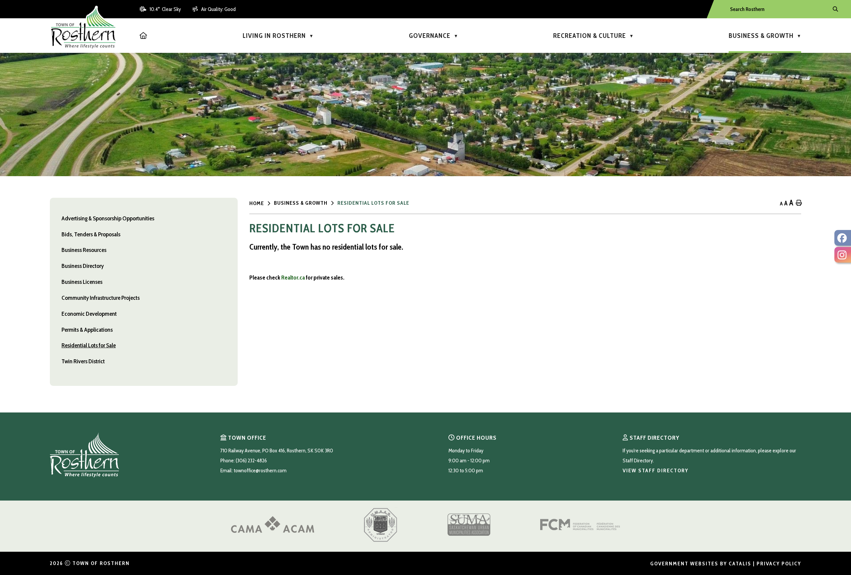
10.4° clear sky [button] (165, 9)
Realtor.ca (293, 277)
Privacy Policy (779, 563)
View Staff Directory (655, 470)
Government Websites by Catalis (700, 563)
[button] (834, 9)
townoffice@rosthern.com (260, 470)
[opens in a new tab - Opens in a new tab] (842, 238)
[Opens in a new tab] (272, 531)
